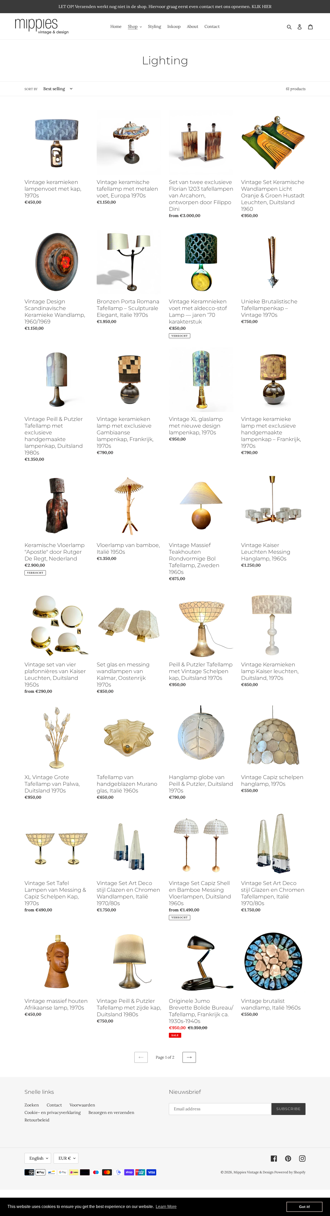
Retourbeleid (37, 1119)
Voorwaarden (82, 1104)
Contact (54, 1104)
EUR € (65, 1158)
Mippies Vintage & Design (254, 1172)
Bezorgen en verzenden (111, 1112)
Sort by (31, 89)
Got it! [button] (304, 1207)
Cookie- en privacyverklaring (52, 1112)
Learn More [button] (166, 1206)
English (36, 1158)
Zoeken (31, 1104)
